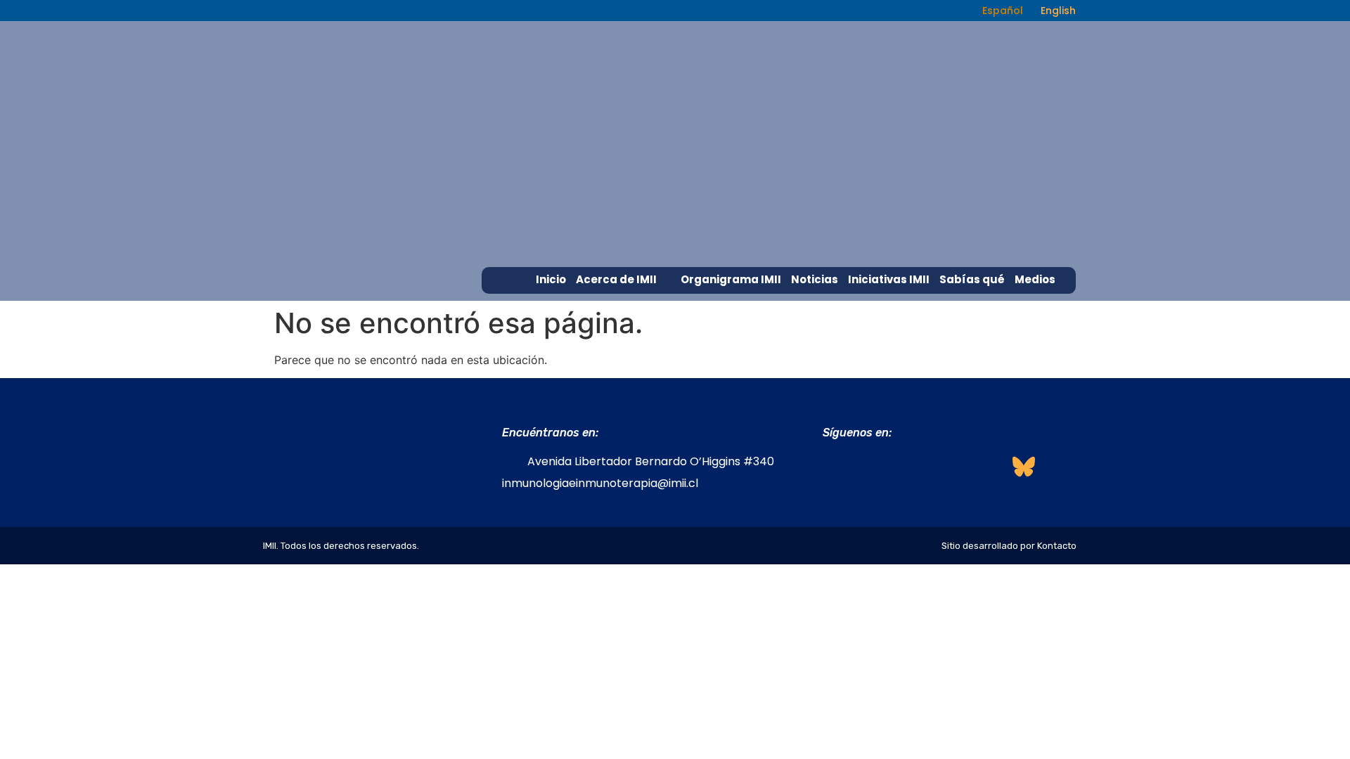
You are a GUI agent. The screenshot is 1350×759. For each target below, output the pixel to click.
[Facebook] (836, 466)
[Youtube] (986, 466)
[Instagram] (873, 466)
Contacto (1042, 305)
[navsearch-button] (950, 10)
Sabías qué (972, 279)
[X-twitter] (948, 466)
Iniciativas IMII (889, 279)
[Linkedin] (911, 466)
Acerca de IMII (616, 279)
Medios (1035, 279)
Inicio (551, 279)
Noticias (814, 279)
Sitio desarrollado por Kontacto (1008, 545)
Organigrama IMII (731, 279)
